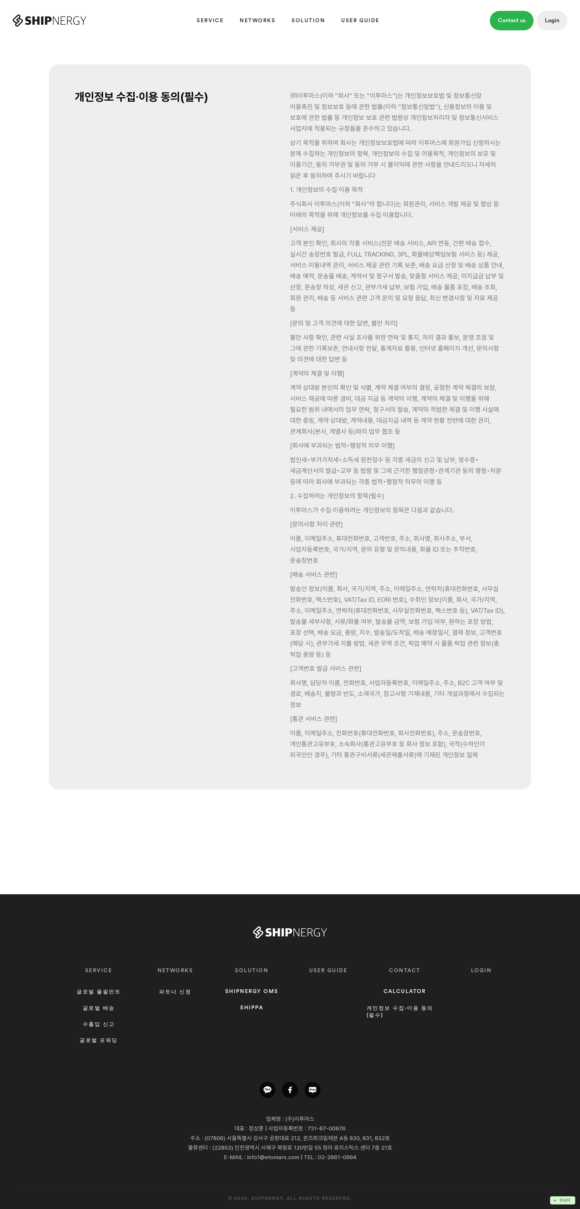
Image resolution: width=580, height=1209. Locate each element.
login (481, 970)
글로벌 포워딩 (99, 1040)
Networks (258, 20)
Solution (308, 20)
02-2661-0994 (337, 1157)
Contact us (512, 20)
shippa (251, 1007)
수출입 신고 (99, 1024)
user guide (360, 20)
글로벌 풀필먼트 (99, 991)
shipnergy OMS (251, 991)
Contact (404, 970)
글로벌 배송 (99, 1008)
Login (552, 20)
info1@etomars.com (273, 1157)
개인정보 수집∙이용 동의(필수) (400, 1011)
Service (210, 20)
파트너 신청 (175, 991)
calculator (405, 991)
